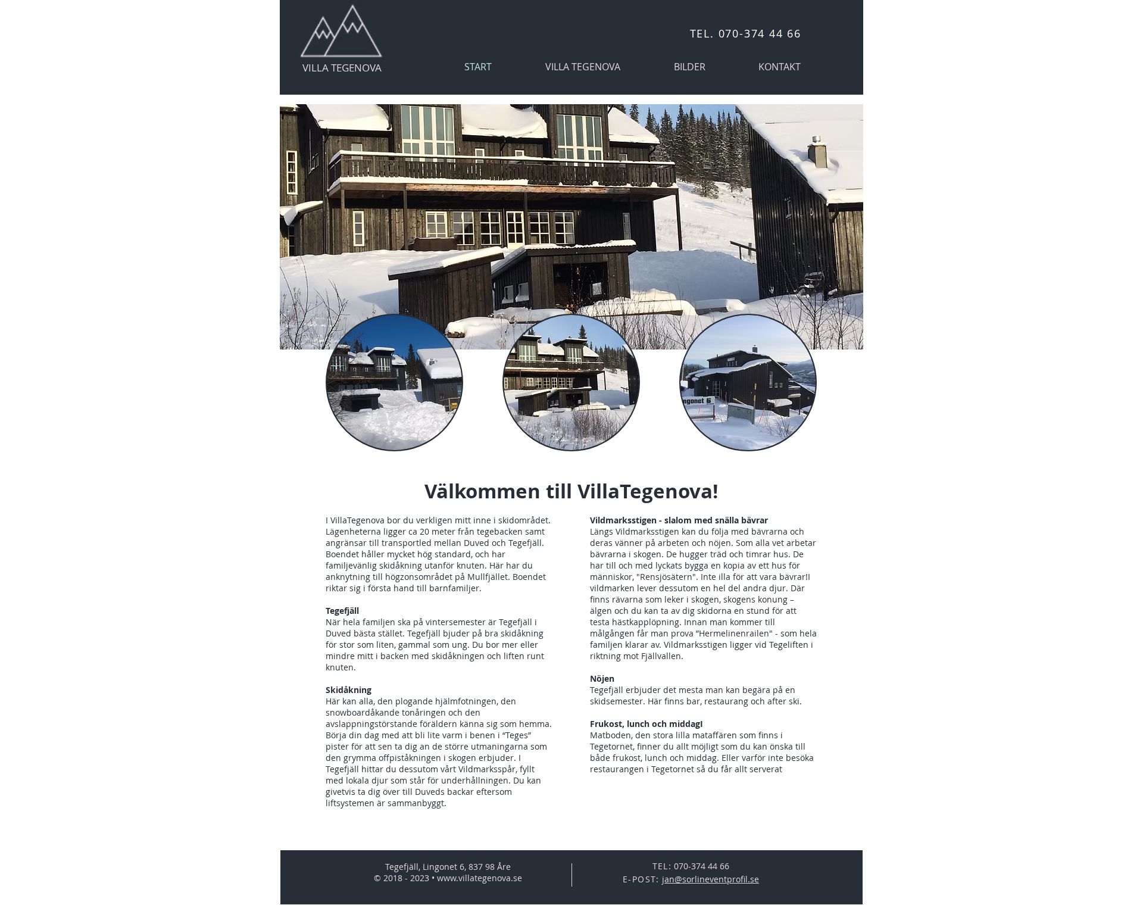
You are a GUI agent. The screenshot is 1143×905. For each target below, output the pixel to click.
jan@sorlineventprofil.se (710, 879)
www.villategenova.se (479, 878)
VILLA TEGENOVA (342, 67)
